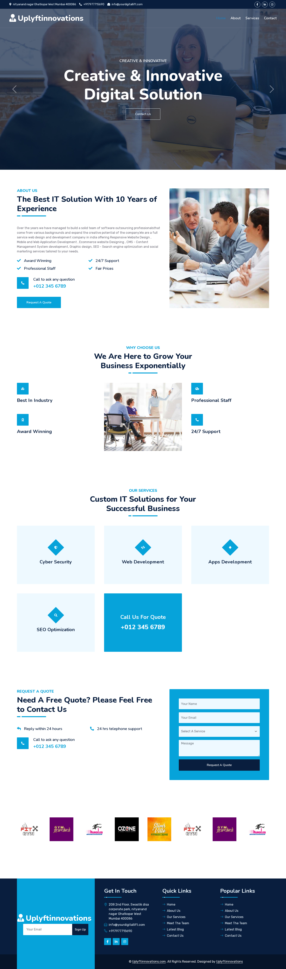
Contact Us (144, 114)
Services (252, 18)
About (236, 18)
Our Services (176, 917)
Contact (270, 18)
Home (221, 18)
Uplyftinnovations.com (149, 961)
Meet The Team (178, 923)
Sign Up (80, 929)
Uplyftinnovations (229, 961)
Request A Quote (38, 302)
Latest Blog (175, 929)
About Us (173, 911)
